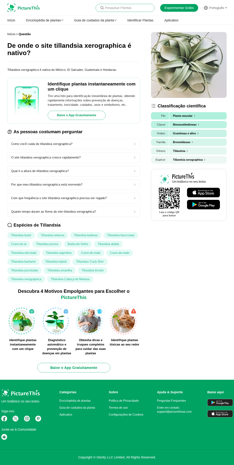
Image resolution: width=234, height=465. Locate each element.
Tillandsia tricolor (93, 270)
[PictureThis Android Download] (203, 205)
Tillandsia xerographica (26, 279)
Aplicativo (171, 20)
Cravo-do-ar (19, 244)
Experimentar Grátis (179, 8)
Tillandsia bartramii (23, 261)
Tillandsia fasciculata (120, 235)
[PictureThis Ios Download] (203, 193)
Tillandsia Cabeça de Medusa (70, 279)
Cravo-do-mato (90, 252)
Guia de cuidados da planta (77, 407)
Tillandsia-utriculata (23, 252)
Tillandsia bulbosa (86, 235)
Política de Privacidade (124, 400)
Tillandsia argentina (58, 252)
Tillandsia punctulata (24, 270)
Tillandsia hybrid (56, 261)
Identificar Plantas (140, 20)
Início (11, 20)
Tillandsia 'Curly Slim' (90, 261)
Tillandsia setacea (52, 235)
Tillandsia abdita (108, 244)
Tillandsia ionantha (59, 270)
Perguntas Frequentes (171, 400)
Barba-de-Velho (78, 244)
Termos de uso (118, 407)
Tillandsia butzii (21, 235)
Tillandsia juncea (47, 244)
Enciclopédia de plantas (75, 400)
